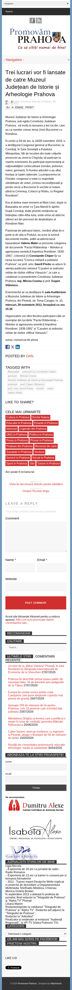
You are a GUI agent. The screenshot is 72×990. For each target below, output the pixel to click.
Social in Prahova (43, 457)
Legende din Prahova (33, 428)
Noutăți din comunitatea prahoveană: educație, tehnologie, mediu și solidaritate (37, 746)
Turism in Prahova (48, 463)
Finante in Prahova (46, 423)
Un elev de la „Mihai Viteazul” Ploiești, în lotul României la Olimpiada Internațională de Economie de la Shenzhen (36, 669)
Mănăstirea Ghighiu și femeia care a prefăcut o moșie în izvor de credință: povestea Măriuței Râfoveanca (37, 721)
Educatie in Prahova (41, 101)
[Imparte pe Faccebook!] (7, 347)
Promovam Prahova (27, 983)
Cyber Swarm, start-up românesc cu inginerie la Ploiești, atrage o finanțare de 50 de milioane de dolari (37, 734)
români (40, 388)
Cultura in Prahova (22, 101)
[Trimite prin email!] (23, 347)
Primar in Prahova (41, 440)
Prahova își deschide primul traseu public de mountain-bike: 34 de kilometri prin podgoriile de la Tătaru (36, 682)
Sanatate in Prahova (19, 451)
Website (11, 579)
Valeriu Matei (15, 392)
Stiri (54, 101)
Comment (12, 518)
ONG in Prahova (16, 434)
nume (8, 761)
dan (29, 356)
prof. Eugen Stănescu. (32, 384)
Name (10, 560)
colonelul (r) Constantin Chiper (39, 371)
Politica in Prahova (41, 434)
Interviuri (11, 428)
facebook (32, 20)
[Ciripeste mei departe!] (12, 347)
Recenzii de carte (46, 446)
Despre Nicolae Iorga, (36, 490)
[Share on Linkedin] (18, 347)
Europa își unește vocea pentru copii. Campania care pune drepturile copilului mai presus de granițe (35, 695)
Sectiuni (39, 451)
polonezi (12, 384)
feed (39, 20)
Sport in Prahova (16, 463)
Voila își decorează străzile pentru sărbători (36, 484)
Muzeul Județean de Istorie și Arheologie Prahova (35, 380)
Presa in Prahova (17, 440)
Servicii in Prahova (18, 457)
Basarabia (13, 371)
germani (12, 375)
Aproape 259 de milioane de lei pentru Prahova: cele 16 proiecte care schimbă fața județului (35, 708)
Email (42, 560)
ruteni (50, 388)
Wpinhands (56, 983)
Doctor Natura (40, 417)
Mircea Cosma (28, 375)
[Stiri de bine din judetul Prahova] (37, 48)
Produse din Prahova (19, 446)
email (8, 773)
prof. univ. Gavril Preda (20, 388)
